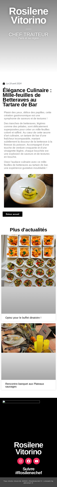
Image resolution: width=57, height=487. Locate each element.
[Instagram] (20, 461)
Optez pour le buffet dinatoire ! (23, 317)
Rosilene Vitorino (28, 15)
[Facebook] (28, 461)
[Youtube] (36, 461)
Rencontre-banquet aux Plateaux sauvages (24, 385)
